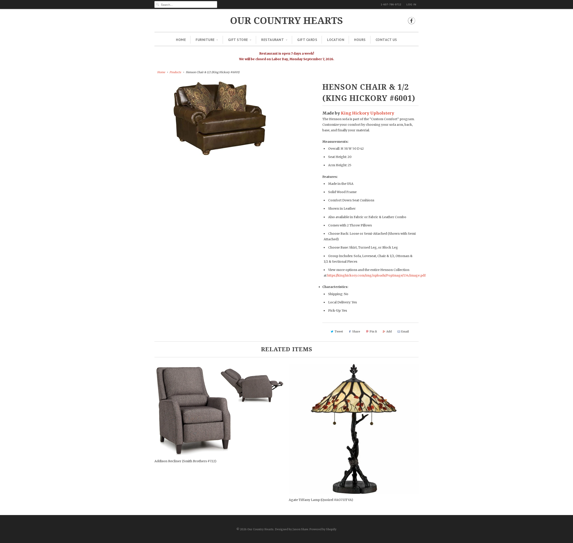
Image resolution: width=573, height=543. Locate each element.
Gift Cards (307, 39)
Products (175, 72)
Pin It (373, 331)
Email (405, 331)
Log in (411, 4)
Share (356, 331)
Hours (360, 39)
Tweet (339, 331)
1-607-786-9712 (391, 4)
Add (389, 331)
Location (335, 39)
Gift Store (238, 39)
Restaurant (272, 39)
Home (181, 39)
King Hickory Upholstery (367, 113)
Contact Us (386, 39)
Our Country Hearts (286, 21)
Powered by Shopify (322, 529)
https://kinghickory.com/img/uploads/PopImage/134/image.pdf (376, 275)
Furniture (205, 39)
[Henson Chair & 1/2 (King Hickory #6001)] (219, 121)
